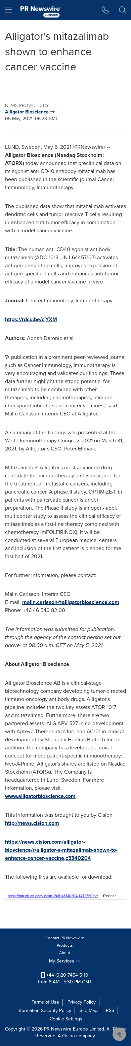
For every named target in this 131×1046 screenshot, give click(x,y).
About (64, 953)
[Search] (122, 10)
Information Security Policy (43, 1010)
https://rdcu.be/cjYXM (31, 319)
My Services (62, 961)
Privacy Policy (82, 1002)
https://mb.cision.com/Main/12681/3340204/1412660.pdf (53, 896)
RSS (110, 1010)
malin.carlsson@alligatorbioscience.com (70, 602)
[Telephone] (105, 10)
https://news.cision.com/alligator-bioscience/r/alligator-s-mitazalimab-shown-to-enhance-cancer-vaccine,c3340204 (61, 850)
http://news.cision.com (32, 823)
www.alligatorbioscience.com (40, 796)
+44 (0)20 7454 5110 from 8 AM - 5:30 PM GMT (65, 978)
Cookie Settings (66, 1018)
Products (65, 945)
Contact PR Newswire (64, 938)
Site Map (88, 1010)
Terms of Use (45, 1002)
